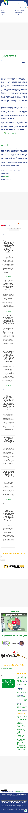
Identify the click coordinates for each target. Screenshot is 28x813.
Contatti (16, 16)
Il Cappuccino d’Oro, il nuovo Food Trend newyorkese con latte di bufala (8, 440)
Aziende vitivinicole (21, 720)
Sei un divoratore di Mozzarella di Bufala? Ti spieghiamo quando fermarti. (8, 474)
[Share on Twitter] (7, 225)
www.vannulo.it (6, 176)
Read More (8, 276)
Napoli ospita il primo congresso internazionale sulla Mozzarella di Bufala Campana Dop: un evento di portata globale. (8, 246)
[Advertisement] (14, 36)
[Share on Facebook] (5, 225)
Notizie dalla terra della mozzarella (21, 743)
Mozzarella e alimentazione (21, 738)
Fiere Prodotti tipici (21, 725)
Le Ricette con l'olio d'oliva (21, 729)
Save (3, 225)
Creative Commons (20, 791)
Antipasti (19, 716)
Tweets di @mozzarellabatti (6, 668)
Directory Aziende (18, 12)
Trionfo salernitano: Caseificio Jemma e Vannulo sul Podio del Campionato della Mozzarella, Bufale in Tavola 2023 (8, 401)
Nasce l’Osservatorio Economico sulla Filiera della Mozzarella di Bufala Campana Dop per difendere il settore (8, 515)
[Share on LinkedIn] (9, 225)
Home (2, 10)
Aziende (24, 716)
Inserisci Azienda (18, 14)
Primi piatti (19, 747)
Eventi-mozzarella (20, 723)
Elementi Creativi (20, 794)
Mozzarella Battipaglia (20, 735)
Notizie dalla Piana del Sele (19, 10)
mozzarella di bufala (16, 182)
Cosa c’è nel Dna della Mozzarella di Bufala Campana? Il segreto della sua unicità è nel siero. (8, 319)
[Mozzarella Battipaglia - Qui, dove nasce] (14, 3)
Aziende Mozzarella (20, 718)
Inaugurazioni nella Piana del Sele (21, 727)
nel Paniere (3, 14)
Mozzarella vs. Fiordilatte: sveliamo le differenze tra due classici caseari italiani (8, 284)
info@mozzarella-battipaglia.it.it (14, 797)
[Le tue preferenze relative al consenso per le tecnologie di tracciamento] (25, 810)
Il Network (3, 12)
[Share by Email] (11, 225)
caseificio (10, 182)
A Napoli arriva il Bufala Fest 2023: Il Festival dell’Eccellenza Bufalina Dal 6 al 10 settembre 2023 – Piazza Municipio (8, 356)
